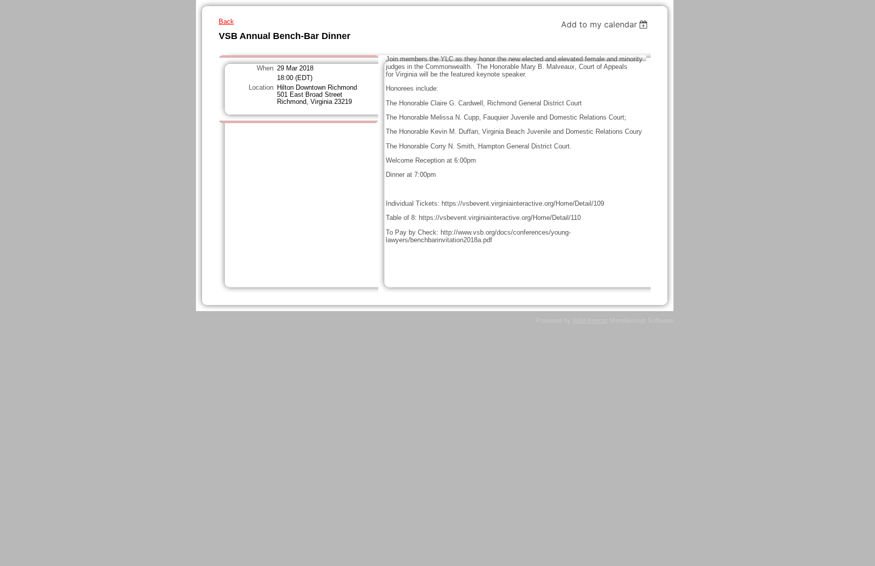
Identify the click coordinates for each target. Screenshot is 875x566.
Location (261, 87)
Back (226, 21)
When (265, 68)
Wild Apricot (590, 320)
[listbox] (606, 24)
